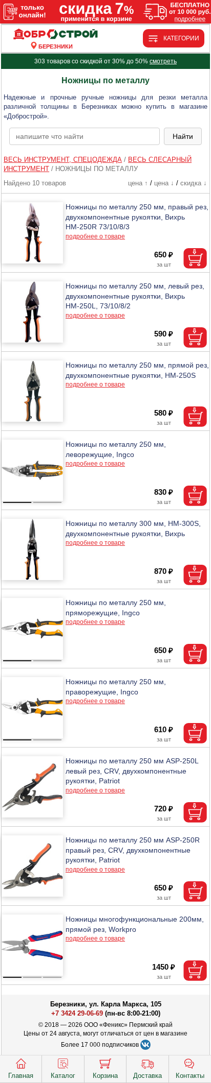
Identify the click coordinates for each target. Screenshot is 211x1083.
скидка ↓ (193, 183)
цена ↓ (164, 183)
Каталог (63, 1075)
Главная (20, 1075)
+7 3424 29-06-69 (77, 1013)
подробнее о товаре (95, 236)
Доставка (147, 1075)
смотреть (163, 61)
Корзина (105, 1075)
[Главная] (55, 34)
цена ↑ (138, 183)
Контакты (190, 1075)
